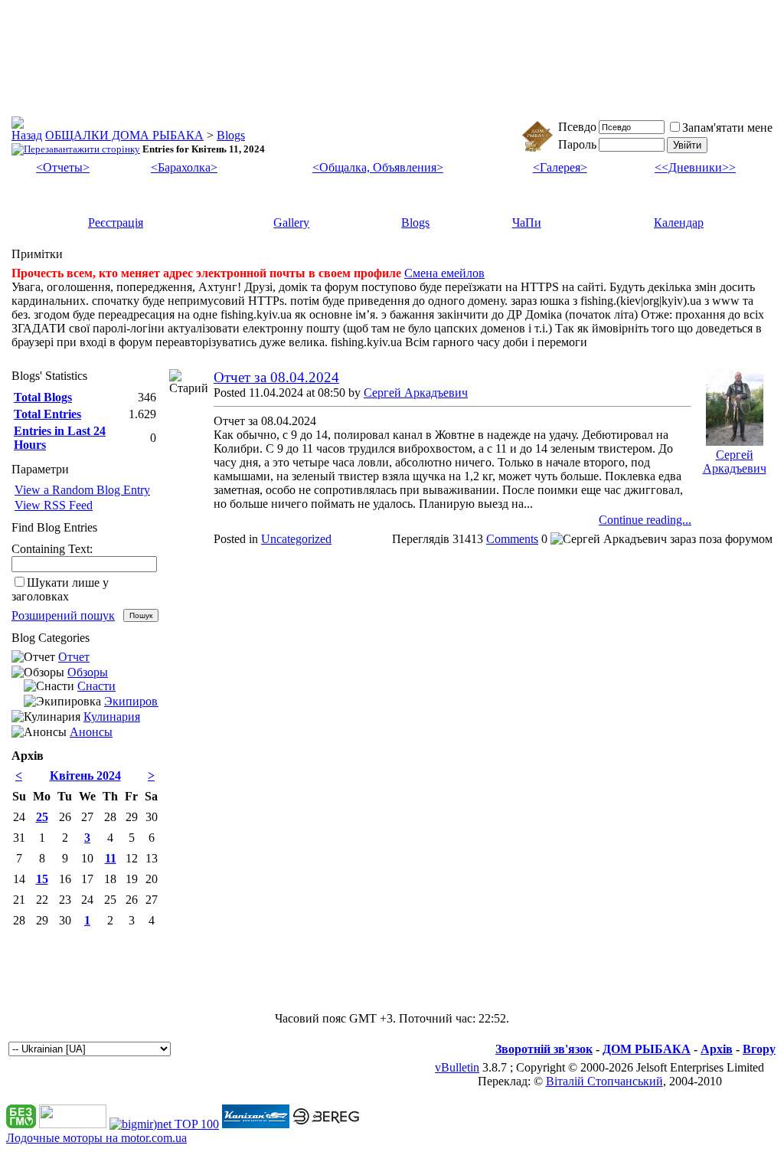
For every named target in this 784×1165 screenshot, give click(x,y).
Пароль (577, 144)
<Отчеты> (63, 167)
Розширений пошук (63, 615)
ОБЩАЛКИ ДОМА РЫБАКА (124, 135)
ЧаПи (526, 222)
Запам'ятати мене (727, 127)
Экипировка (136, 701)
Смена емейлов (444, 273)
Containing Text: (52, 548)
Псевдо (577, 126)
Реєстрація (115, 222)
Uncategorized (296, 538)
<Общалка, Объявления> (377, 167)
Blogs (231, 135)
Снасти (96, 685)
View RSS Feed (54, 505)
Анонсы (91, 731)
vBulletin (457, 1067)
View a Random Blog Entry (82, 489)
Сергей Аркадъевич (416, 392)
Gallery (291, 222)
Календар (679, 222)
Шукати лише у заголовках (60, 589)
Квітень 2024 (85, 775)
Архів (717, 1048)
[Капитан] (255, 1124)
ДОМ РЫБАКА (647, 1048)
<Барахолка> (184, 167)
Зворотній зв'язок (544, 1048)
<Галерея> (560, 167)
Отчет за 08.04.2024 (276, 377)
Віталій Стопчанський (604, 1081)
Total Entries (47, 414)
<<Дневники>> (695, 167)
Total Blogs (43, 397)
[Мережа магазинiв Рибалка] (326, 1124)
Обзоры (87, 672)
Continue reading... (645, 519)
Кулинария (111, 716)
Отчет (74, 656)
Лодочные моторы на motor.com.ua (96, 1137)
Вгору (759, 1048)
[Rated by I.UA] (72, 1124)
